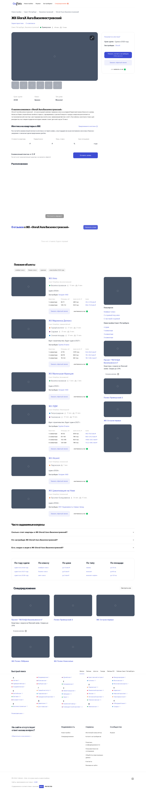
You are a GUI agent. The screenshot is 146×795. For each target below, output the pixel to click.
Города (102, 671)
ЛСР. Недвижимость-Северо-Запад (71, 507)
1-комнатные (108, 330)
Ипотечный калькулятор (94, 732)
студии (106, 327)
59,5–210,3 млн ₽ (91, 436)
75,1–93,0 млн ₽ (91, 355)
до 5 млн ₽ (65, 571)
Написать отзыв (90, 227)
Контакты (89, 761)
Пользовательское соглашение (92, 750)
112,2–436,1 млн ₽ (91, 442)
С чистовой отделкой (112, 319)
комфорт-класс (43, 567)
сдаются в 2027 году (21, 571)
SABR (36, 782)
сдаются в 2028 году (21, 575)
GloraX (117, 45)
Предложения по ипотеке (87, 126)
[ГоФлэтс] (17, 3)
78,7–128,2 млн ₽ (91, 358)
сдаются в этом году (21, 567)
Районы (88, 671)
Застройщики (47, 3)
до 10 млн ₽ (66, 567)
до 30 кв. (113, 567)
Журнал (38, 3)
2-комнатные (108, 334)
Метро (82, 671)
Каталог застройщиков (93, 736)
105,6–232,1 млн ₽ (91, 439)
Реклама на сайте (91, 765)
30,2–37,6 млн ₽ (91, 302)
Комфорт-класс (109, 312)
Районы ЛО (110, 671)
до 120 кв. (113, 575)
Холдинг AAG (63, 295)
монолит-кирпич (91, 575)
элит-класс (42, 575)
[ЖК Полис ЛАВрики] (30, 649)
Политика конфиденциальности (93, 744)
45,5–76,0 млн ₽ (91, 433)
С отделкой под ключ (112, 315)
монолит (89, 571)
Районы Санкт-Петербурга (125, 671)
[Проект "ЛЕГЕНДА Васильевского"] (118, 359)
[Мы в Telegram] (133, 779)
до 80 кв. (113, 571)
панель (88, 567)
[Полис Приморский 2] (118, 389)
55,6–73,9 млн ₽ (91, 305)
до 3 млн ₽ (65, 575)
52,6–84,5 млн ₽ (91, 352)
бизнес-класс (43, 571)
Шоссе (95, 671)
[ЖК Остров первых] (118, 412)
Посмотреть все (16, 713)
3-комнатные (108, 337)
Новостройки (28, 3)
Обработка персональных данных (94, 756)
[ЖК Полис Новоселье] (73, 649)
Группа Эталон (63, 345)
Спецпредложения (61, 3)
